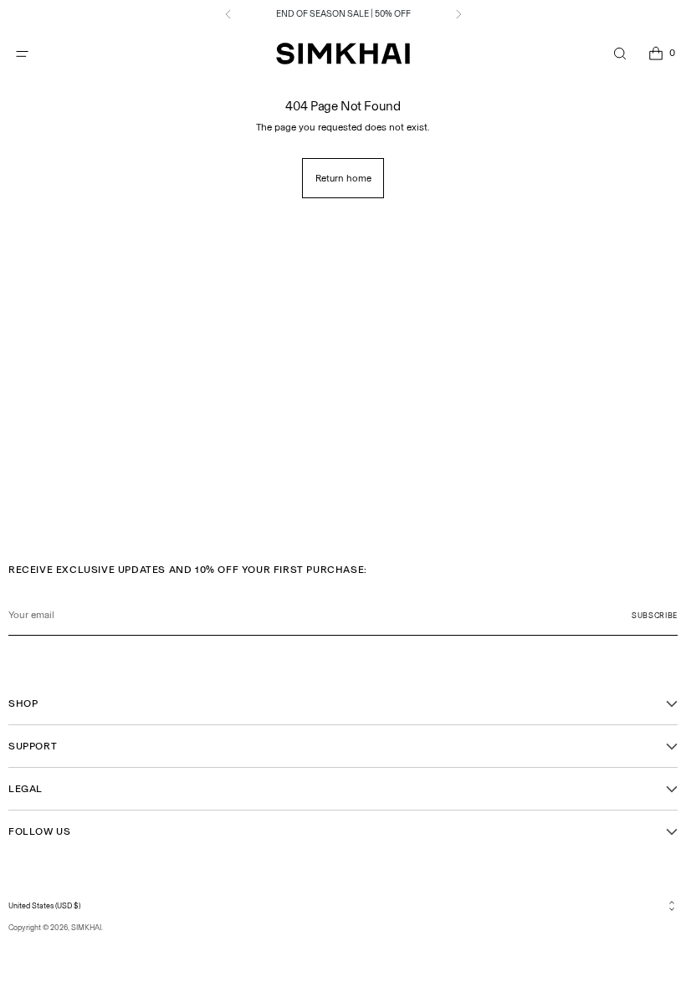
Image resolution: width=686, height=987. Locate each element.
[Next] (458, 14)
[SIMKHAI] (343, 54)
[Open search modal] (619, 54)
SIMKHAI (86, 927)
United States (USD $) (44, 905)
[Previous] (228, 14)
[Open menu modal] (22, 54)
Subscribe (655, 615)
